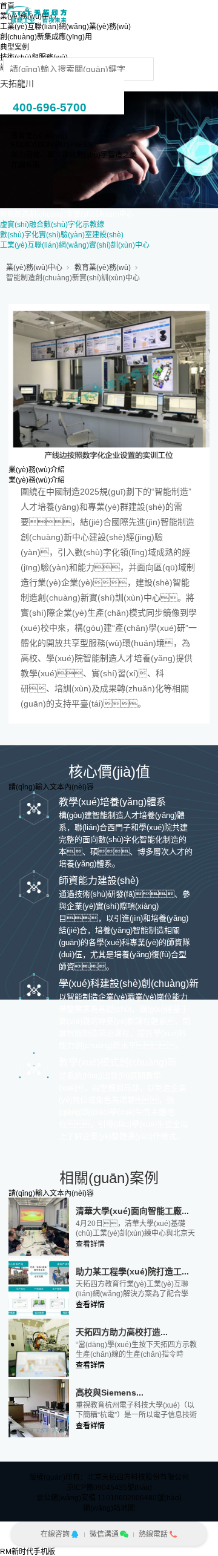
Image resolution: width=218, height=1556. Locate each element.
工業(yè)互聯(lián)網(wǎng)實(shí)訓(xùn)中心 (75, 245)
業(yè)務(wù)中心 (34, 267)
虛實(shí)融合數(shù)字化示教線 (52, 224)
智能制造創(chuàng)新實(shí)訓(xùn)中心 (67, 214)
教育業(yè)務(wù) (102, 267)
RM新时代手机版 (27, 1552)
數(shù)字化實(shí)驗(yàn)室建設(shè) (62, 235)
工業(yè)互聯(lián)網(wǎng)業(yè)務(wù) (65, 26)
